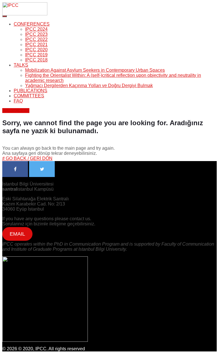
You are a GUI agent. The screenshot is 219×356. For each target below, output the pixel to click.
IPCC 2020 (36, 49)
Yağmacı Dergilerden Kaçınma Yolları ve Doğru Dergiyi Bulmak (89, 85)
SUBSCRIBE (15, 110)
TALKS (21, 65)
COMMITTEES (29, 95)
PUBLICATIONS (30, 90)
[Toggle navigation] (4, 16)
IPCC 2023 (36, 34)
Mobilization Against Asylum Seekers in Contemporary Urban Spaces (95, 70)
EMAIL (17, 234)
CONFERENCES (32, 24)
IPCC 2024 (36, 29)
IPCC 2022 (36, 39)
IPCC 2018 (36, 59)
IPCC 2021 (36, 44)
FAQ (18, 100)
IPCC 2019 (36, 54)
